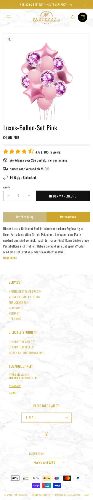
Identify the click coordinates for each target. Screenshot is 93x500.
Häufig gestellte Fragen (25, 291)
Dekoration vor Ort (22, 341)
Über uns (15, 318)
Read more (10, 257)
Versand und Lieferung (24, 296)
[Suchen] (73, 17)
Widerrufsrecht (41, 494)
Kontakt (14, 313)
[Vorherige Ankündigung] (8, 5)
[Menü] (8, 17)
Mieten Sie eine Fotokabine (26, 352)
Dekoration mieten (21, 347)
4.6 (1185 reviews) (48, 152)
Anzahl (6, 187)
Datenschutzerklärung (68, 494)
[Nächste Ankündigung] (85, 5)
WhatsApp (15, 385)
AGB (87, 494)
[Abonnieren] (66, 418)
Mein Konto (16, 308)
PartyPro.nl (20, 494)
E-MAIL (12, 393)
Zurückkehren (18, 302)
